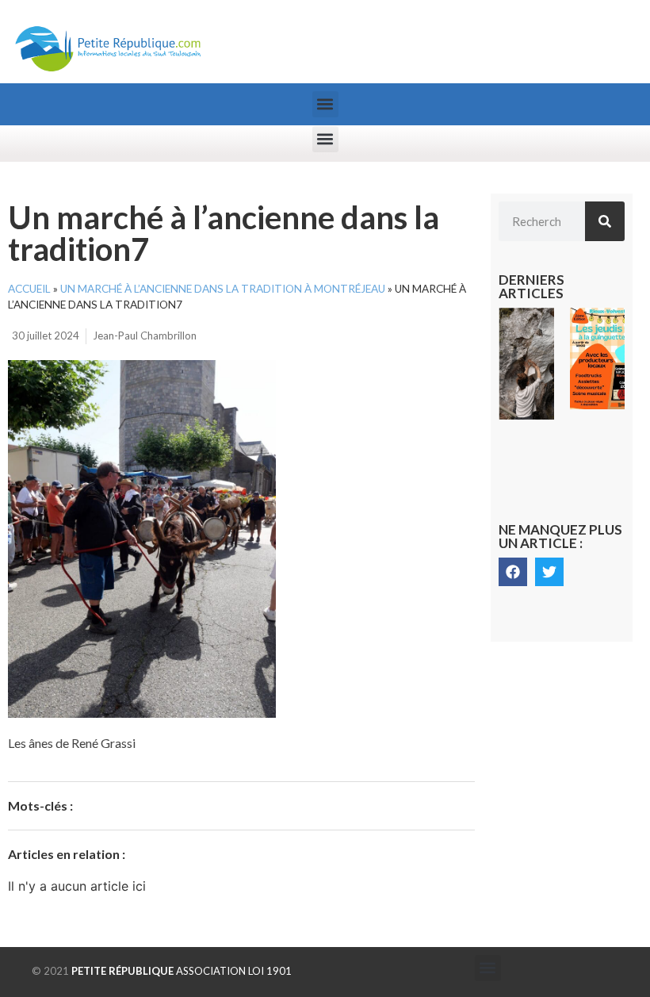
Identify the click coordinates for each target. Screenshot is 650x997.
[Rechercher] (605, 221)
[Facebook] (513, 572)
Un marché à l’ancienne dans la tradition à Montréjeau (222, 288)
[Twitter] (549, 572)
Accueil (29, 288)
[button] (325, 104)
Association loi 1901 (181, 970)
